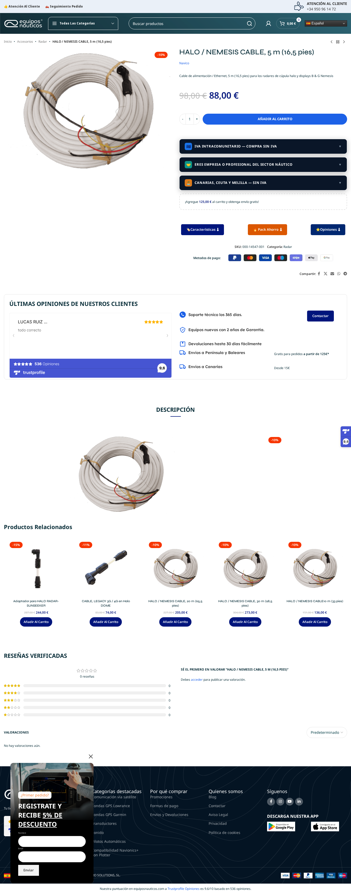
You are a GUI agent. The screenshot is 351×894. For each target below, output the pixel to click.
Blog (212, 796)
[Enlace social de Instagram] (280, 802)
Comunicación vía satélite (114, 796)
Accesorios (25, 41)
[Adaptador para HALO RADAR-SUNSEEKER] (36, 568)
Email (20, 848)
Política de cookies (224, 832)
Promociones (161, 796)
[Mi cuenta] (268, 23)
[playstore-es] (281, 826)
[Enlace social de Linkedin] (299, 802)
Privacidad (218, 823)
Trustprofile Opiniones (184, 888)
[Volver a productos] (338, 42)
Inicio (8, 41)
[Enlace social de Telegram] (345, 273)
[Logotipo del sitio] (23, 23)
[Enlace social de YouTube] (290, 802)
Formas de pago (164, 805)
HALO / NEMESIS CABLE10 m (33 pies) (315, 601)
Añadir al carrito (275, 119)
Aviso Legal (218, 814)
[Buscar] (249, 23)
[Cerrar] (90, 756)
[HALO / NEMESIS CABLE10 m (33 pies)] (315, 568)
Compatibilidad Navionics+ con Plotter (115, 852)
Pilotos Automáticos (109, 841)
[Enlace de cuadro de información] (320, 6)
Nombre (22, 833)
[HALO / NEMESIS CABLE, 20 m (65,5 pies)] (175, 568)
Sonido (98, 832)
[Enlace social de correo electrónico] (332, 273)
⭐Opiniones (326, 229)
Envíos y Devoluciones (169, 814)
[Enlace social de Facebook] (319, 273)
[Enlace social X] (325, 273)
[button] (36, 622)
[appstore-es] (325, 826)
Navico (184, 63)
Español (317, 23)
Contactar (320, 315)
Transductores (104, 823)
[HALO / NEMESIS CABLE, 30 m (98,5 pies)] (245, 568)
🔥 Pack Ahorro (266, 229)
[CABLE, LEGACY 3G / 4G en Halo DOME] (105, 568)
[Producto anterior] (331, 42)
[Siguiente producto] (344, 42)
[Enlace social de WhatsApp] (339, 273)
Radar (42, 41)
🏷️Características (200, 229)
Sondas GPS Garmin (109, 814)
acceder (197, 679)
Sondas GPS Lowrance (111, 805)
